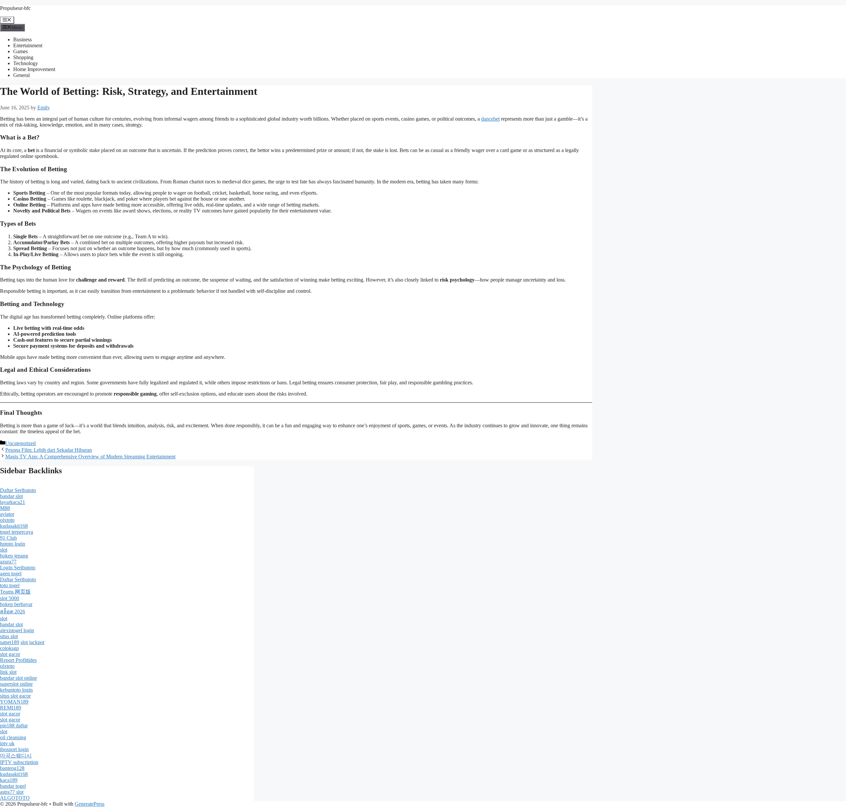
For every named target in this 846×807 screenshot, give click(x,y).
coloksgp (9, 648)
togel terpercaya (16, 532)
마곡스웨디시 (16, 755)
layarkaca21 (12, 502)
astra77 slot (11, 792)
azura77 (8, 561)
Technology (25, 63)
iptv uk (7, 743)
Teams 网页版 (15, 592)
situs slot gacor (15, 696)
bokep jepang (14, 555)
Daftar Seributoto (18, 490)
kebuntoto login (16, 690)
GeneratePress (89, 804)
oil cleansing (13, 737)
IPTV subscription (19, 762)
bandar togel (13, 786)
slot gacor (10, 654)
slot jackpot (32, 642)
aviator (7, 514)
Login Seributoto (17, 567)
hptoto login (12, 544)
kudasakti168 (14, 526)
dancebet (490, 119)
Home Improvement (34, 69)
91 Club (8, 538)
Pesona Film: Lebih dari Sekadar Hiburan (48, 450)
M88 (5, 508)
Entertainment (27, 45)
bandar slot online (18, 678)
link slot (8, 672)
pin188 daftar (14, 725)
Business (22, 39)
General (21, 75)
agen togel (10, 573)
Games (20, 51)
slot (3, 550)
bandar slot (11, 496)
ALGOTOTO (15, 798)
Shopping (23, 57)
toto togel (9, 585)
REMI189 (10, 708)
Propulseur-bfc (15, 8)
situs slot (9, 636)
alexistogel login (17, 630)
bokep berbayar (16, 604)
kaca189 (9, 780)
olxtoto (7, 520)
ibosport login (14, 749)
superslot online (16, 684)
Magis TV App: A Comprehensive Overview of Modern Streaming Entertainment (90, 456)
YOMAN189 (14, 702)
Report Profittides (18, 660)
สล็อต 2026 (12, 611)
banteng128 (12, 768)
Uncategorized (20, 443)
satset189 (9, 642)
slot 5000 (9, 598)
